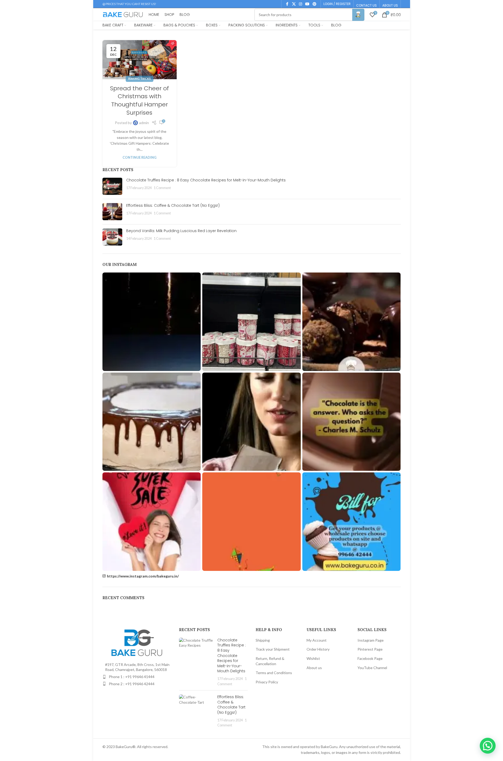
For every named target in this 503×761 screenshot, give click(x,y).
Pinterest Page (370, 649)
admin (144, 122)
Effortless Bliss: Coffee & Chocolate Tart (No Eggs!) (173, 205)
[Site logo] (123, 14)
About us (314, 667)
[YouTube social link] (307, 4)
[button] (488, 746)
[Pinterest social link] (314, 4)
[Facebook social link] (287, 4)
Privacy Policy (267, 682)
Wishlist (313, 658)
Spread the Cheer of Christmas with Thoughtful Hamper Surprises (139, 100)
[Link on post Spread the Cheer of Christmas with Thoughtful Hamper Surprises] (139, 59)
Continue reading (140, 157)
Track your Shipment (273, 649)
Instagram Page (371, 640)
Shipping (263, 640)
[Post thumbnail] (112, 186)
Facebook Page (370, 658)
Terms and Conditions (274, 672)
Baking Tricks (139, 78)
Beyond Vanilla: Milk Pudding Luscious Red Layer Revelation (182, 230)
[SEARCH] (358, 15)
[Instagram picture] (151, 322)
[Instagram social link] (300, 4)
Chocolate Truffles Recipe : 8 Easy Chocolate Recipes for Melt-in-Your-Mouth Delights (206, 180)
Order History (318, 649)
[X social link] (293, 4)
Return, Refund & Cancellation (270, 661)
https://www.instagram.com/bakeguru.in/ (143, 576)
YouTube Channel (372, 667)
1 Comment (162, 188)
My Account (317, 640)
